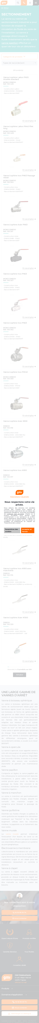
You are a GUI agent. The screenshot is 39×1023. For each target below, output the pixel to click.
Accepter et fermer (27, 530)
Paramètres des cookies (11, 530)
